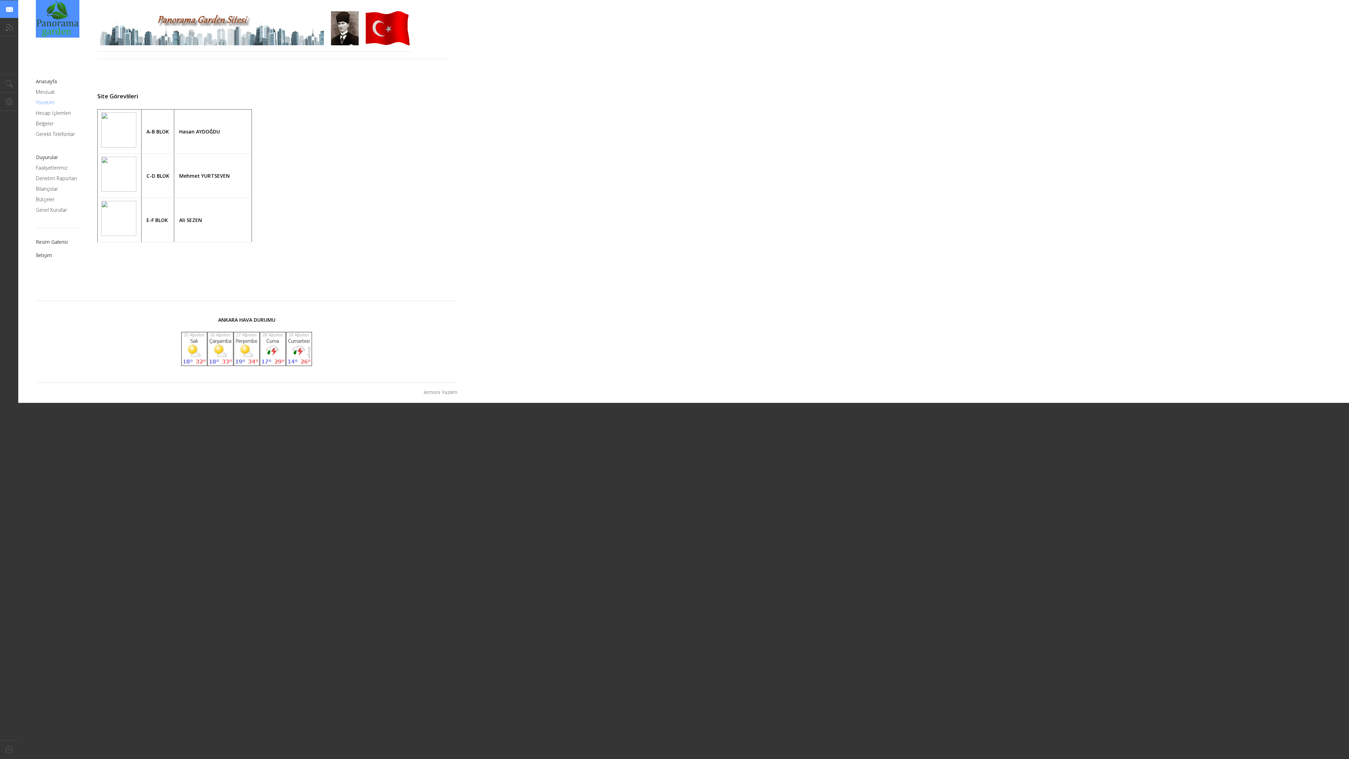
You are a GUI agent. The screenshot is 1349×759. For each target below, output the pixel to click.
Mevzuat (45, 92)
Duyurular (47, 157)
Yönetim (45, 102)
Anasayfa (46, 81)
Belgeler (45, 123)
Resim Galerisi (52, 241)
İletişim (44, 255)
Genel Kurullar (51, 210)
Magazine (57, 19)
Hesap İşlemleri (53, 113)
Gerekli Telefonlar (55, 134)
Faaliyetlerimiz (51, 167)
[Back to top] (9, 749)
